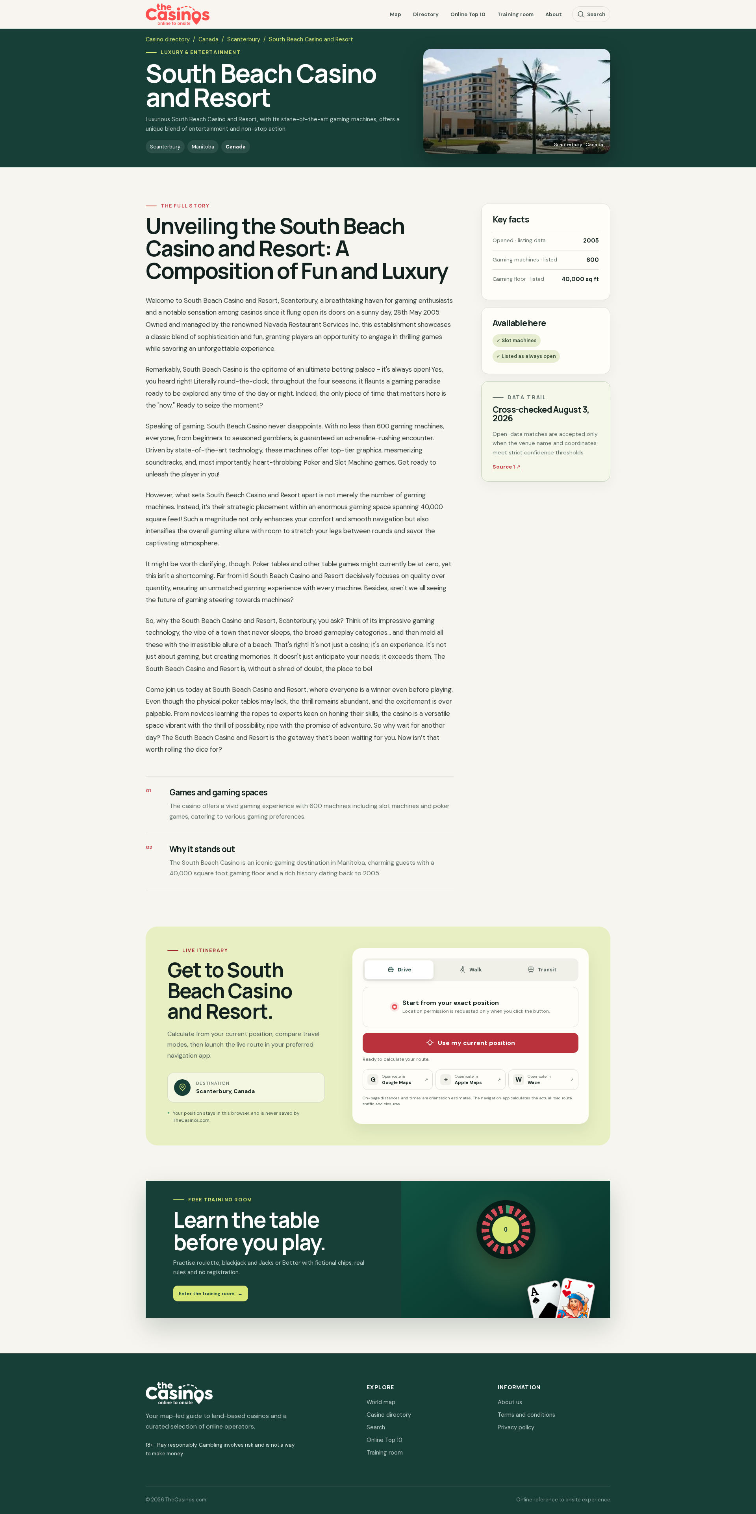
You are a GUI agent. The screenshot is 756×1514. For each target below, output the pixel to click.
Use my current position (476, 1043)
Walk (475, 969)
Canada (208, 39)
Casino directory (168, 39)
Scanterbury (243, 39)
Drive (404, 969)
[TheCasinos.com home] (177, 14)
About (553, 14)
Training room (515, 14)
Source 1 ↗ (507, 466)
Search (596, 14)
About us (510, 1402)
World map (381, 1402)
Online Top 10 (467, 14)
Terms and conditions (526, 1415)
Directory (426, 14)
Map (395, 14)
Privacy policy (516, 1427)
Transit (547, 969)
